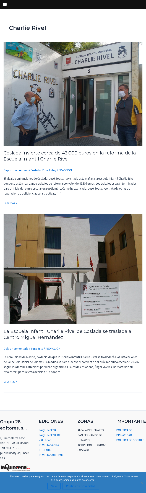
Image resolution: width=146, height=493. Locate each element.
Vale (54, 486)
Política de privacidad (80, 486)
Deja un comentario (16, 170)
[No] (141, 482)
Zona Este (48, 170)
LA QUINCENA (47, 430)
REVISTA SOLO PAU (51, 455)
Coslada (36, 170)
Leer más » (10, 203)
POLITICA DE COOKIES (130, 440)
